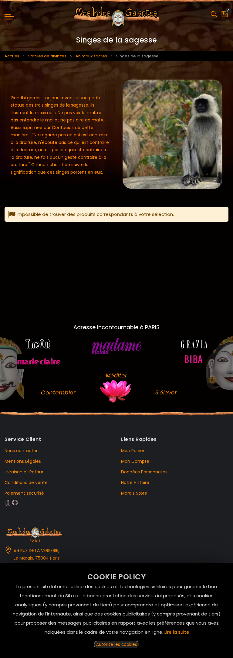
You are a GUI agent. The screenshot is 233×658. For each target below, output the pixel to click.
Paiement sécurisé (24, 493)
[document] (116, 610)
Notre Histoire (135, 482)
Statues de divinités (47, 56)
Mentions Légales (23, 461)
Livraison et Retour (24, 472)
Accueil (12, 56)
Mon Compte (135, 461)
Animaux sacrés (91, 56)
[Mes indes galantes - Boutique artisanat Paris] (116, 17)
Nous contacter (21, 451)
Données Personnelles (144, 472)
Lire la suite (176, 632)
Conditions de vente (26, 482)
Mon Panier (132, 451)
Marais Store (134, 493)
